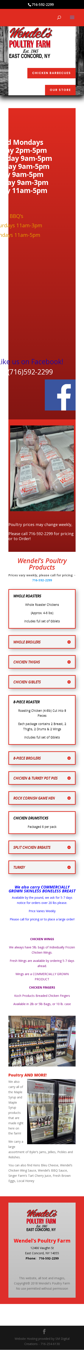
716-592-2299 (42, 580)
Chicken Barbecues (51, 73)
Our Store (60, 90)
